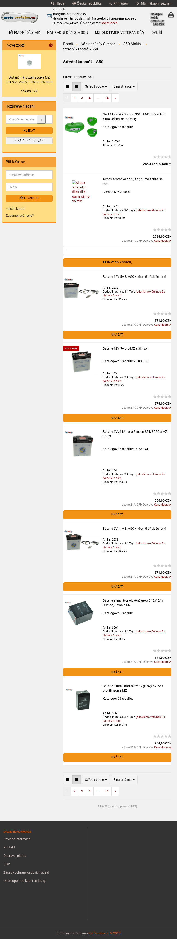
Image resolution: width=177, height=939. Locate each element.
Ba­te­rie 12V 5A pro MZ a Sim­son (126, 348)
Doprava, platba (14, 855)
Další (156, 32)
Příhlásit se (29, 198)
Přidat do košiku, (117, 262)
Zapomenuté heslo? (20, 215)
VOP (6, 864)
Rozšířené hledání (29, 141)
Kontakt (9, 847)
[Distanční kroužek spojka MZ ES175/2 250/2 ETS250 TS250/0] (29, 61)
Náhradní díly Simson (67, 32)
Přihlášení (120, 3)
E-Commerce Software (73, 933)
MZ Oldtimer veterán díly (120, 32)
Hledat (59, 3)
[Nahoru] (13, 932)
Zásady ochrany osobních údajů (26, 872)
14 (107, 98)
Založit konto (15, 209)
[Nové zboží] (51, 45)
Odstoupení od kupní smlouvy (24, 881)
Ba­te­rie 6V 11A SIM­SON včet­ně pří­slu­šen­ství (134, 528)
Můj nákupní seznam (155, 3)
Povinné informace (16, 839)
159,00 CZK (29, 91)
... (97, 98)
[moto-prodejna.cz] (19, 17)
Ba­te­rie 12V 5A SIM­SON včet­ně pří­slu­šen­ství (134, 276)
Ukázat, (117, 334)
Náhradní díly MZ (23, 32)
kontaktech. (109, 23)
